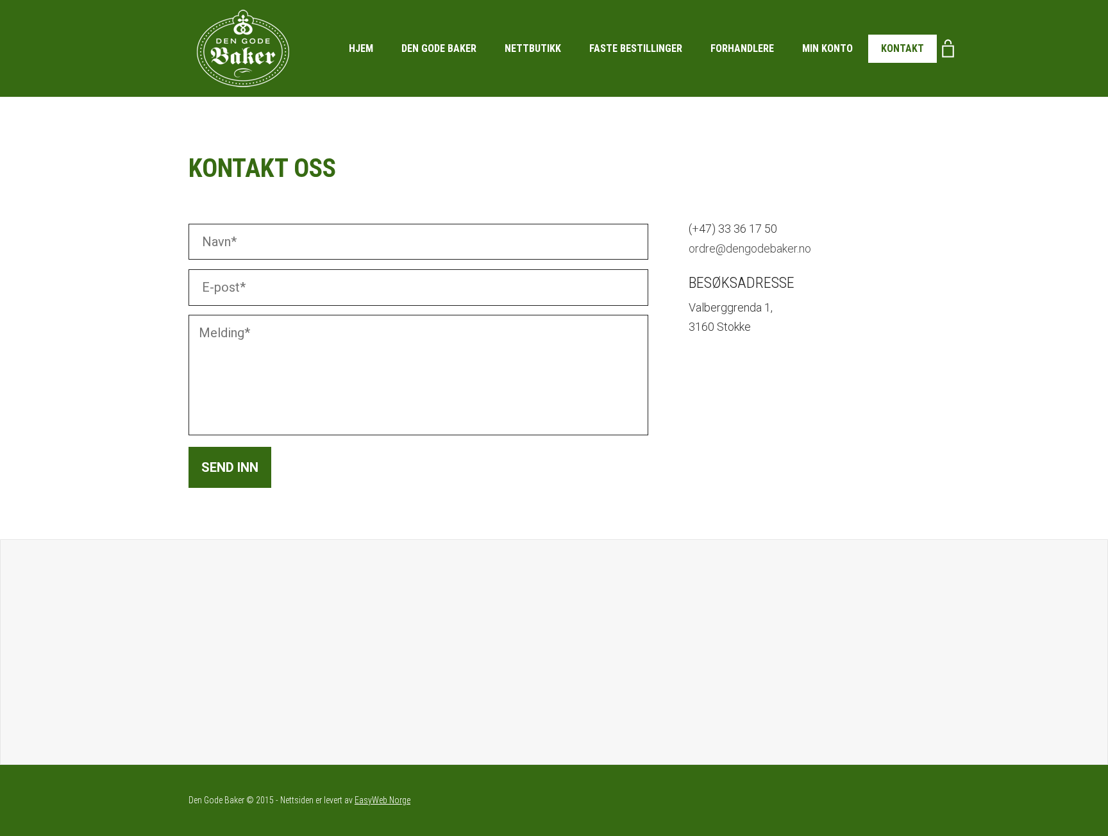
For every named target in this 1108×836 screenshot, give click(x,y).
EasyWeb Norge (382, 800)
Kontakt (902, 48)
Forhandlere (742, 48)
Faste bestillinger (635, 48)
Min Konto (827, 48)
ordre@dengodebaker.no (750, 248)
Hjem (361, 48)
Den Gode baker (438, 48)
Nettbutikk (533, 48)
